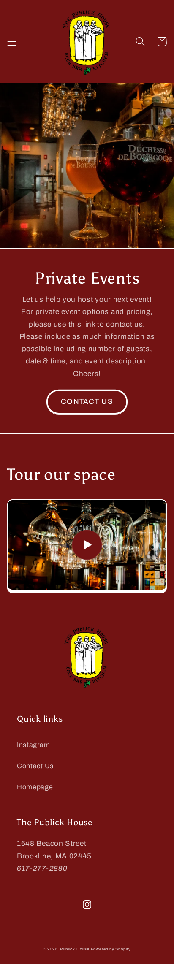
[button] (12, 41)
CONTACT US (87, 402)
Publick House (74, 949)
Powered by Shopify (111, 949)
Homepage (35, 787)
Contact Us (35, 765)
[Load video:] (87, 545)
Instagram (33, 744)
